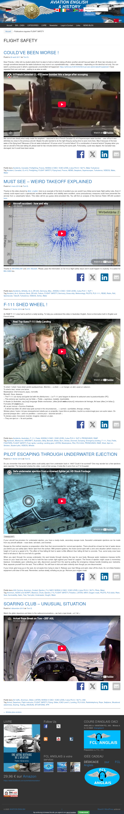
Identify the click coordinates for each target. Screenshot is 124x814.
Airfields (24, 291)
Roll (113, 293)
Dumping (81, 440)
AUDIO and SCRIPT (23, 592)
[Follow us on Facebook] (46, 726)
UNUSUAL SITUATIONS (35, 704)
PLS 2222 (111, 592)
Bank (28, 293)
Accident (10, 170)
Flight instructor (27, 702)
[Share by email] (116, 154)
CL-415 (25, 170)
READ (103, 293)
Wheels (31, 445)
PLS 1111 (96, 293)
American (27, 590)
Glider (31, 700)
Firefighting (33, 168)
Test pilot (30, 595)
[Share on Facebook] (80, 154)
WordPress (109, 809)
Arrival (9, 702)
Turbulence (98, 170)
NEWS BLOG (88, 25)
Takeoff (16, 295)
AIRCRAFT (28, 440)
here (5, 198)
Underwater (39, 595)
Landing (40, 443)
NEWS (70, 170)
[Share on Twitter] (92, 154)
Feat (109, 440)
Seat (5, 595)
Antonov (22, 293)
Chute (41, 592)
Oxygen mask (94, 592)
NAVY (51, 590)
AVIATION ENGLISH (17, 809)
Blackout (34, 592)
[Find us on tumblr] (71, 739)
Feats (38, 438)
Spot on (110, 443)
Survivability (12, 595)
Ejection (42, 590)
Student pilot (15, 445)
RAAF (95, 438)
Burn (61, 440)
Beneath (50, 440)
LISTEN (58, 443)
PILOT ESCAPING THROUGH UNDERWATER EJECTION (60, 454)
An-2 (30, 291)
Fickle (114, 440)
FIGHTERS (8, 443)
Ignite (33, 443)
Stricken (7, 445)
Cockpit (35, 590)
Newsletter (54, 25)
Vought (47, 595)
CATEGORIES (32, 25)
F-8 (47, 590)
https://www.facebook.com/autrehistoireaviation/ (22, 780)
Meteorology (80, 293)
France (41, 168)
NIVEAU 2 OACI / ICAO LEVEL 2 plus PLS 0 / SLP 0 (65, 168)
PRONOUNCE (87, 438)
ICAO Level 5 (64, 702)
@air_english (33, 191)
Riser (117, 592)
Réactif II (101, 809)
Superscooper (87, 170)
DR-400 (36, 291)
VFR (47, 704)
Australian (25, 438)
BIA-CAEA (7, 271)
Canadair (24, 168)
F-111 (32, 438)
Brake (56, 440)
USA (83, 700)
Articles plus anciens (12, 712)
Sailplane (107, 702)
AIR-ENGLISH (17, 268)
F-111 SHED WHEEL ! (25, 304)
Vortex (39, 295)
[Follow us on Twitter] (58, 726)
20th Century (18, 590)
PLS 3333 (80, 443)
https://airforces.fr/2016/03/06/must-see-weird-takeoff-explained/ (84, 67)
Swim (20, 595)
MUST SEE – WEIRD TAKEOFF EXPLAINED (48, 181)
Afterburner (19, 440)
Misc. (50, 291)
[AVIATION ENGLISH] (31, 11)
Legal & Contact (67, 25)
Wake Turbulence (92, 168)
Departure (17, 702)
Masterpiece (66, 443)
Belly (44, 440)
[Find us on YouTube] (58, 739)
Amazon (29, 776)
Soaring (16, 704)
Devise (67, 440)
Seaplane (77, 170)
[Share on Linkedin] (104, 154)
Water (6, 172)
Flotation (72, 592)
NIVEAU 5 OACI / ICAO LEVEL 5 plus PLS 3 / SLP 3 (61, 438)
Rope (101, 702)
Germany (43, 291)
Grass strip (70, 293)
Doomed (73, 440)
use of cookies (71, 812)
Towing (22, 704)
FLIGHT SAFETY (44, 170)
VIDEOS (107, 170)
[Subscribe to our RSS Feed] (46, 739)
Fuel (29, 443)
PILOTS (89, 293)
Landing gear (49, 443)
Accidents (16, 168)
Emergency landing (93, 440)
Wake (113, 170)
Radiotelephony (92, 702)
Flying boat (56, 170)
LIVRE (44, 25)
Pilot (73, 443)
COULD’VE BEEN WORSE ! (31, 52)
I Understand (83, 812)
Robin (109, 293)
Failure (40, 293)
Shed (104, 443)
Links (78, 25)
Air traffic (16, 700)
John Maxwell (32, 268)
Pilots (97, 590)
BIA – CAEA (19, 25)
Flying (50, 702)
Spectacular (8, 295)
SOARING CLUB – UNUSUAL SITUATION (45, 603)
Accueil (9, 25)
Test (24, 595)
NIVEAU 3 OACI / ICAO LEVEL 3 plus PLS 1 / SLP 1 (73, 291)
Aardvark (10, 440)
